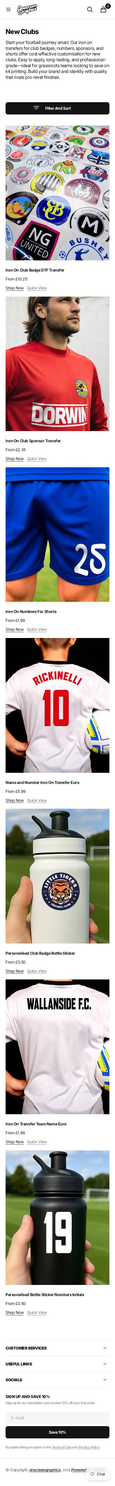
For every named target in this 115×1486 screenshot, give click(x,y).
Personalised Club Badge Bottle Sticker (40, 953)
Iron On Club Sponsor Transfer (33, 440)
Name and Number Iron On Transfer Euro (42, 782)
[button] (8, 9)
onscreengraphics (45, 1469)
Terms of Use (61, 1447)
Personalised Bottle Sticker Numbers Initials (45, 1294)
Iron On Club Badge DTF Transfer (35, 270)
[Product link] (57, 193)
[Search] (90, 9)
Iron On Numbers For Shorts (31, 611)
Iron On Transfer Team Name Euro (36, 1123)
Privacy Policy (88, 1447)
